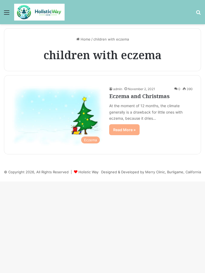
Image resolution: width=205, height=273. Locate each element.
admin (117, 89)
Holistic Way (88, 172)
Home (85, 39)
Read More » (124, 129)
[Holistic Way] (39, 12)
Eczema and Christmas (139, 96)
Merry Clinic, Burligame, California (173, 172)
